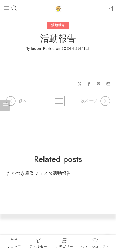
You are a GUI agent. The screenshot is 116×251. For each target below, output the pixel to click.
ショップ (14, 246)
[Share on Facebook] (89, 84)
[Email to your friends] (108, 84)
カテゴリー (64, 246)
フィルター (38, 246)
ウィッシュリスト (95, 246)
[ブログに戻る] (58, 101)
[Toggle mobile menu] (6, 8)
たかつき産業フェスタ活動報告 (39, 173)
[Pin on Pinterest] (98, 84)
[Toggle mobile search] (14, 8)
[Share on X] (80, 84)
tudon (36, 48)
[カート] (110, 8)
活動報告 (57, 25)
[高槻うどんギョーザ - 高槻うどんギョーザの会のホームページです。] (58, 8)
